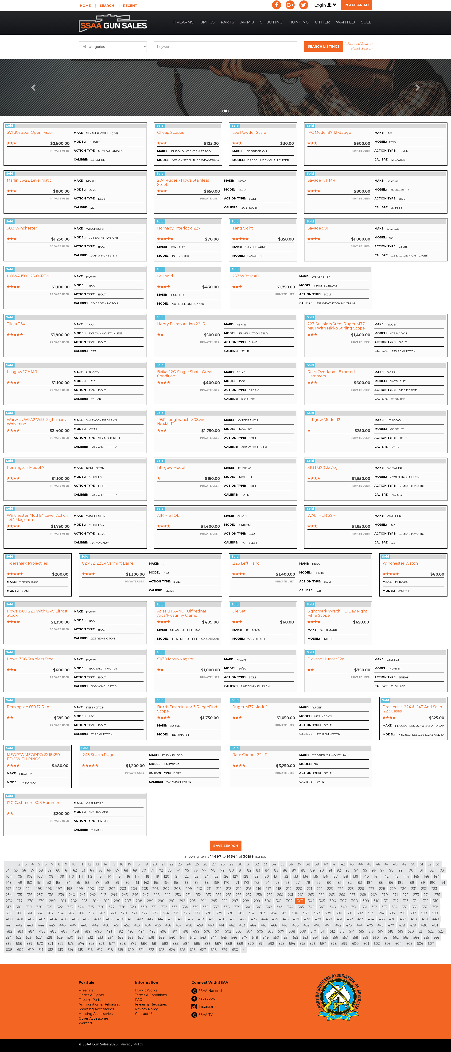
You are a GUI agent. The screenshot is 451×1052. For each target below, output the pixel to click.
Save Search (225, 846)
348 (333, 907)
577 (112, 943)
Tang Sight (242, 228)
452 (127, 925)
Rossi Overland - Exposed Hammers (331, 374)
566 (436, 937)
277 (19, 901)
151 (39, 882)
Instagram (207, 1006)
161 (136, 882)
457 (179, 925)
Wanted (345, 22)
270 (384, 895)
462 (232, 925)
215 (248, 889)
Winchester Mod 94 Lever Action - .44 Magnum (37, 517)
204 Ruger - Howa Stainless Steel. (183, 182)
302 (289, 901)
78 (213, 870)
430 (329, 919)
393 (370, 913)
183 (359, 882)
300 (268, 901)
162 (146, 882)
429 (318, 919)
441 (9, 925)
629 (224, 950)
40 (326, 864)
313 (405, 901)
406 (75, 919)
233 (434, 889)
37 (299, 864)
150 (29, 882)
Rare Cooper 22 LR (250, 755)
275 (437, 895)
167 (195, 882)
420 (222, 919)
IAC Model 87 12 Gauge (329, 132)
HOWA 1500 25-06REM (28, 276)
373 (155, 913)
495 (152, 931)
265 (331, 895)
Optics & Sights (91, 995)
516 (371, 931)
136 (325, 876)
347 (322, 907)
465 (263, 925)
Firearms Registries (151, 1004)
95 (365, 870)
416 (180, 919)
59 (49, 870)
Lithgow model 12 (323, 419)
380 (230, 913)
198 (70, 889)
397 (413, 913)
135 (315, 876)
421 (233, 919)
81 (240, 870)
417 (191, 919)
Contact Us (144, 1014)
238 (50, 895)
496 (163, 931)
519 (400, 931)
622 (151, 950)
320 (39, 907)
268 (363, 895)
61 (66, 870)
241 (82, 895)
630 (235, 950)
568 (19, 943)
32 (257, 864)
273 (416, 895)
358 (435, 907)
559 (365, 937)
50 (413, 864)
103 (441, 870)
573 (71, 943)
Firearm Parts (90, 1000)
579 (133, 943)
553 (305, 937)
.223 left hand (246, 563)
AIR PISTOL (168, 515)
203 (123, 889)
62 (75, 870)
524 (9, 937)
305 (322, 901)
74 (178, 870)
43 (352, 864)
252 (198, 895)
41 (334, 864)
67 (117, 870)
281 (63, 901)
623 (161, 950)
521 (421, 931)
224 (340, 889)
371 (134, 913)
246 (135, 895)
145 (416, 876)
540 (172, 937)
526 (28, 937)
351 (364, 907)
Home (85, 6)
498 (185, 931)
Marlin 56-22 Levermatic (29, 180)
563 (406, 937)
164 (166, 882)
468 (295, 925)
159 (116, 882)
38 (308, 864)
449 (95, 925)
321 (49, 907)
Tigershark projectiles (27, 563)
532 (90, 937)
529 (60, 937)
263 (311, 895)
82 (249, 870)
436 (392, 919)
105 (19, 876)
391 (349, 913)
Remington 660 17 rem (29, 707)
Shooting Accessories (96, 1009)
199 (80, 889)
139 (355, 876)
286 (117, 901)
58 (41, 870)
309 (366, 901)
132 (285, 876)
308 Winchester (22, 228)
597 (323, 943)
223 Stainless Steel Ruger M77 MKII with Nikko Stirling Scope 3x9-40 (336, 328)
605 (409, 943)
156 (87, 882)
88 (303, 870)
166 (185, 882)
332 (164, 907)
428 (307, 919)
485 (42, 931)
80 (231, 870)
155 (77, 882)
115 (118, 876)
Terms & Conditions (151, 995)
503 (239, 931)
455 (158, 925)
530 (70, 937)
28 (223, 864)
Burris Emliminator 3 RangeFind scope (187, 709)
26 (205, 864)
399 (435, 913)
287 (128, 901)
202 (112, 889)
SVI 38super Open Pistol (30, 132)
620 (131, 950)
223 (330, 889)
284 (95, 901)
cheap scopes (170, 132)
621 (141, 950)
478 (402, 925)
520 (411, 931)
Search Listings (324, 46)
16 (121, 864)
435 (382, 919)
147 (436, 876)
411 (130, 919)
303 (300, 901)
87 (294, 870)
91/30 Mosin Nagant (175, 659)
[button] (34, 87)
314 (416, 901)
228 (382, 889)
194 (29, 889)
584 (186, 943)
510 (313, 931)
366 (81, 913)
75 (187, 870)
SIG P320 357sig (322, 467)
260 (280, 895)
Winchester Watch (400, 563)
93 (348, 870)
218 (278, 889)
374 (166, 913)
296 (224, 901)
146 (426, 876)
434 (371, 919)
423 (254, 919)
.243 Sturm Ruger (99, 755)
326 (101, 907)
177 (297, 882)
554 (315, 937)
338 (227, 907)
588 (229, 943)
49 (404, 864)
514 (351, 931)
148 (9, 882)
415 (170, 919)
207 (166, 889)
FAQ (138, 1000)
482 (9, 931)
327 (112, 907)
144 (406, 876)
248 (156, 895)
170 (226, 882)
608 (9, 950)
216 (258, 889)
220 (299, 889)
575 (91, 943)
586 (207, 943)
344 (290, 907)
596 (312, 943)
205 (145, 889)
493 (131, 931)
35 (282, 864)
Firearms (183, 22)
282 (74, 901)
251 (188, 895)
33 (265, 864)
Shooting (271, 22)
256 (238, 895)
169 (216, 882)
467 (285, 925)
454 (148, 925)
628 (214, 950)
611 (41, 950)
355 (404, 907)
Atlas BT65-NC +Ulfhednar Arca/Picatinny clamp (181, 613)
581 (155, 943)
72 (161, 870)
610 (31, 950)
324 (81, 907)
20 (155, 864)
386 (295, 913)
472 (338, 925)
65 (100, 870)
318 (19, 907)
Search (107, 6)
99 (400, 870)
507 (281, 931)
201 (102, 889)
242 (93, 895)
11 (81, 864)
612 (50, 950)
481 (435, 925)
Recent (130, 6)
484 (31, 931)
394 (381, 913)
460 (211, 925)
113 (99, 876)
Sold (366, 22)
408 (97, 919)
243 (103, 895)
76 (196, 870)
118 (146, 876)
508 (292, 931)
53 (437, 864)
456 (168, 925)
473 (349, 925)
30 (240, 864)
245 (125, 895)
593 (281, 943)
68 (126, 870)
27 (214, 864)
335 (195, 907)
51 (421, 864)
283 (85, 901)
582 (165, 943)
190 (432, 882)
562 (396, 937)
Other (322, 22)
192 (8, 889)
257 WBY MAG (245, 276)
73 (170, 870)
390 (339, 913)
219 (289, 889)
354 (394, 907)
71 (152, 870)
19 (146, 864)
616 (90, 950)
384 (273, 913)
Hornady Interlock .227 (179, 228)
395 (392, 913)
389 (328, 913)
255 (228, 895)
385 (284, 913)
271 (395, 895)
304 (311, 901)
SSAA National (210, 991)
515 (361, 931)
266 (342, 895)
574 (81, 943)
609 (20, 950)
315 (425, 901)
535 (120, 937)
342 (269, 907)
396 (402, 913)
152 (48, 882)
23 (180, 864)
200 (91, 889)
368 (102, 913)
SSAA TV (205, 1015)
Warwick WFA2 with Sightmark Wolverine (36, 421)
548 (255, 937)
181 (338, 882)
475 (370, 925)
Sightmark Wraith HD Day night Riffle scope (337, 613)
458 (189, 925)
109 (61, 876)
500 (207, 931)
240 (72, 895)
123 (195, 876)
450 (106, 925)
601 (366, 943)
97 (382, 870)
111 (81, 876)
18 (138, 864)
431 (339, 919)
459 (200, 925)
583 (176, 943)
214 (238, 889)
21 (163, 864)
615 (80, 950)
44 (360, 864)
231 (413, 889)
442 (19, 925)
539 (162, 937)
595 (302, 943)
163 (156, 882)
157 (96, 882)
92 (339, 870)
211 (209, 889)
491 (109, 931)
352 (374, 907)
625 (182, 950)
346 (311, 907)
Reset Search (361, 48)
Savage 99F (318, 228)
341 (258, 907)
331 (154, 907)
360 (19, 913)
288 (139, 901)
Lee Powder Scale (249, 132)
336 (205, 907)
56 (24, 870)
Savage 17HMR (321, 180)
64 (92, 870)
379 (219, 913)
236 (29, 895)
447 (73, 925)
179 (318, 882)
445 (52, 925)
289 (150, 901)
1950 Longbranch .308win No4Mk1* (181, 421)
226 (361, 889)
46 (378, 864)
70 (144, 870)
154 (67, 882)
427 (296, 919)
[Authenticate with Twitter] (303, 5)
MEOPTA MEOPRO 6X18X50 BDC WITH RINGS (33, 757)
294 (203, 901)
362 (40, 913)
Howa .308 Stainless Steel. (31, 659)
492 (120, 931)
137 (335, 876)
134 (305, 876)
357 (425, 907)
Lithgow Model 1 (172, 467)
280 (52, 901)
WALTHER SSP (321, 515)
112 (90, 876)
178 (307, 882)
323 (70, 907)
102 (431, 870)
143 (396, 876)
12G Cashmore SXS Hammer (33, 802)
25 (197, 864)
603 (388, 943)
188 (411, 882)
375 (176, 913)
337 (216, 907)
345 (301, 907)
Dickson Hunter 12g (326, 659)
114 (108, 876)
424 (264, 919)
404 (53, 919)
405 (64, 919)
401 (20, 919)
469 (306, 925)
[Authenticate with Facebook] (276, 5)
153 (58, 882)
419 (211, 919)
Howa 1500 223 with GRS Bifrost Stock (37, 613)
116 (127, 876)
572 (60, 943)
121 (176, 876)
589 (240, 943)
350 (354, 907)
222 (320, 889)
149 (19, 882)
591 (261, 943)
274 (427, 895)
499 (196, 931)
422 (243, 919)
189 (422, 882)
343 (280, 907)
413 (150, 919)
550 (276, 937)
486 (53, 931)
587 (218, 943)
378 (208, 913)
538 (151, 937)
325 (91, 907)
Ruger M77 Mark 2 (250, 707)
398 (424, 913)
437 (403, 919)
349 (344, 907)
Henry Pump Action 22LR (181, 324)
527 (39, 937)
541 (182, 937)
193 (18, 889)
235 (19, 895)
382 (252, 913)
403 (42, 919)
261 (290, 895)
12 (89, 864)
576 (102, 943)
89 (312, 870)
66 (109, 870)
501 (218, 931)
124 (206, 876)
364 (60, 913)
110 (71, 876)
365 (71, 913)
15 (113, 864)
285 (106, 901)
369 (113, 913)
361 (29, 913)
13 (97, 864)
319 (29, 907)
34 (274, 864)
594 (292, 943)
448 (84, 925)
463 (242, 925)
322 (60, 907)
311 (386, 901)
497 (174, 931)
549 (266, 937)
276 (9, 901)
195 (39, 889)
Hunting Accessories (96, 1014)
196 (49, 889)
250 (178, 895)
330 (144, 907)
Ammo (247, 22)
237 (40, 895)
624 (172, 950)
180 (328, 882)
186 (390, 882)
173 (256, 882)
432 (350, 919)
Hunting (299, 22)
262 (300, 895)
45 (369, 864)
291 (172, 901)
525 (18, 937)
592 (271, 943)
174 (266, 882)
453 (137, 925)
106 (29, 876)
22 (171, 864)
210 (199, 889)
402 (31, 919)
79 (222, 870)
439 (425, 919)
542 (193, 937)
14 (105, 864)
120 (166, 876)
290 (161, 901)
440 (435, 919)
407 (86, 919)
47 (387, 864)
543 (203, 937)
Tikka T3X (16, 324)
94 (356, 870)
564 (416, 937)
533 (100, 937)
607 (431, 943)
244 (114, 895)
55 (16, 870)
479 (413, 925)
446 (62, 925)
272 (405, 895)
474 (359, 925)
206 (155, 889)
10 (74, 864)
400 (9, 919)
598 (334, 943)
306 (333, 901)
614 (70, 950)
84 (267, 870)
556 (335, 937)
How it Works (146, 990)
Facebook (206, 998)
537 (141, 937)
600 (355, 943)
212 (219, 889)
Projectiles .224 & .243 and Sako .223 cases (412, 709)
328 (122, 907)
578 (123, 943)
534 (110, 937)
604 (398, 943)
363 (50, 913)
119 (156, 876)
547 (244, 937)
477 (391, 925)
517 (380, 931)
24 (189, 864)
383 (262, 913)
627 (203, 950)
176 (286, 882)
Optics (207, 22)
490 (98, 931)
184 (370, 882)
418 (201, 919)
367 (91, 913)
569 (29, 943)
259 (269, 895)
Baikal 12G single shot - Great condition (185, 374)
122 (186, 876)
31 (248, 864)
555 (325, 937)
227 (371, 889)
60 (58, 870)
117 (137, 876)
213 (228, 889)
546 (234, 937)
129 (256, 876)
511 (323, 931)
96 (374, 870)
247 (146, 895)
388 (317, 913)
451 (116, 925)
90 (321, 870)
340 (248, 907)
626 (192, 950)
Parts (227, 22)
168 (206, 882)
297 (235, 901)
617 (100, 950)
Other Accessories (94, 1018)
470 (317, 925)
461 (221, 925)
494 (141, 931)
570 (40, 943)
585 (197, 943)
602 (377, 943)
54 (8, 870)
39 (317, 864)
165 (176, 882)
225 (351, 889)
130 (266, 876)
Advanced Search (358, 44)
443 (30, 925)
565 (426, 937)
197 (59, 889)
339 (237, 907)
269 (374, 895)
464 (253, 925)
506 (270, 931)
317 (8, 907)
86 (285, 870)
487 (64, 931)
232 (424, 889)
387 (306, 913)
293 (193, 901)
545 (224, 937)
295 (214, 901)
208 (177, 889)
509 (303, 931)
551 (286, 937)
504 (249, 931)
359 (9, 913)
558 (355, 937)
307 (343, 901)
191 (442, 882)
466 (274, 925)
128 (246, 876)
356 (414, 907)
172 (246, 882)
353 (384, 907)
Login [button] (320, 5)
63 (83, 870)
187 (401, 882)
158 (106, 882)
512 (332, 931)
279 (41, 901)
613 (60, 950)
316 (435, 901)
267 (352, 895)
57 (32, 870)
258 (259, 895)
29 (231, 864)
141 (375, 876)
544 (214, 937)
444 (41, 925)
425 (275, 919)
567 (9, 943)
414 (160, 919)
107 (40, 876)
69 (135, 870)
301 (279, 901)
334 (185, 907)
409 (109, 919)
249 (167, 895)
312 (396, 901)
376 (187, 913)
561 (386, 937)
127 (235, 876)
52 (429, 864)
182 (349, 882)
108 (50, 876)
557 (345, 937)
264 (321, 895)
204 (134, 889)
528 (49, 937)
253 (208, 895)
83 (258, 870)
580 (144, 943)
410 (120, 919)
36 (291, 864)
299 (257, 901)
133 (295, 876)
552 (295, 937)
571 (50, 943)
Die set (239, 611)
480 (424, 925)
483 (20, 931)
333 (174, 907)
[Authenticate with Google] (290, 5)
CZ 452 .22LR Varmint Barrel (108, 563)
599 (344, 943)
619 (120, 950)
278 (30, 901)
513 (342, 931)
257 (249, 895)
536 (130, 937)
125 (215, 876)
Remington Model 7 (25, 467)
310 (376, 901)
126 (225, 876)
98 (391, 870)
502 (228, 931)
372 (145, 913)
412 (140, 919)
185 (380, 882)
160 (127, 882)
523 (441, 931)
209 (189, 889)
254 (218, 895)
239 (61, 895)
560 (376, 937)
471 (328, 925)
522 (431, 931)
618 (110, 950)
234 (9, 895)
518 (390, 931)
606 (420, 943)
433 (360, 919)
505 (260, 931)
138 (345, 876)
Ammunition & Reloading (99, 1004)
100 (410, 870)
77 (204, 870)
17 (129, 864)
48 (395, 864)
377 (197, 913)
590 (251, 943)
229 (393, 889)
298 (246, 901)
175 (276, 882)
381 (241, 913)
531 (80, 937)
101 (420, 870)
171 (236, 882)
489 (87, 931)
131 (276, 876)
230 (403, 889)
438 (414, 919)
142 (386, 876)
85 (276, 870)
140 (366, 876)
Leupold (165, 276)
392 (360, 913)
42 (343, 864)
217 (268, 889)
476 (380, 925)
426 (285, 919)
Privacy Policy (146, 1009)
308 (354, 901)
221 (309, 889)
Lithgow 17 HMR (22, 372)
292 (182, 901)
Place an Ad (357, 5)
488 (75, 931)
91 (330, 870)
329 (133, 907)
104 (9, 876)
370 (124, 913)
